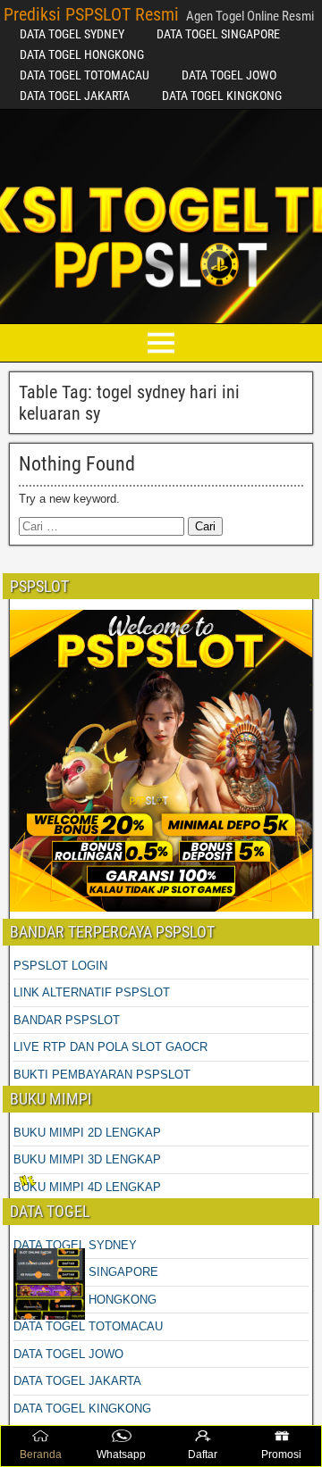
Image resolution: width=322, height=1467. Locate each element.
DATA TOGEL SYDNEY (72, 34)
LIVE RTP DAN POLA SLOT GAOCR (110, 1047)
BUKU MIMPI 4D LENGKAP (87, 1187)
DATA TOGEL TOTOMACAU (84, 75)
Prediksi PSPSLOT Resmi (91, 14)
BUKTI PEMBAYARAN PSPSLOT (102, 1074)
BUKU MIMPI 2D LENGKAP (87, 1132)
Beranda (41, 1454)
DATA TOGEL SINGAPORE (218, 34)
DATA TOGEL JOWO (229, 75)
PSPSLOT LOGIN (60, 965)
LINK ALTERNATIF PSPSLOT (91, 992)
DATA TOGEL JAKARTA (75, 95)
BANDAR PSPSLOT (66, 1020)
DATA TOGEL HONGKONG (82, 54)
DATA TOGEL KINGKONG (222, 95)
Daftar (202, 1454)
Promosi (281, 1454)
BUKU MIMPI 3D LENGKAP (87, 1159)
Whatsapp (121, 1454)
